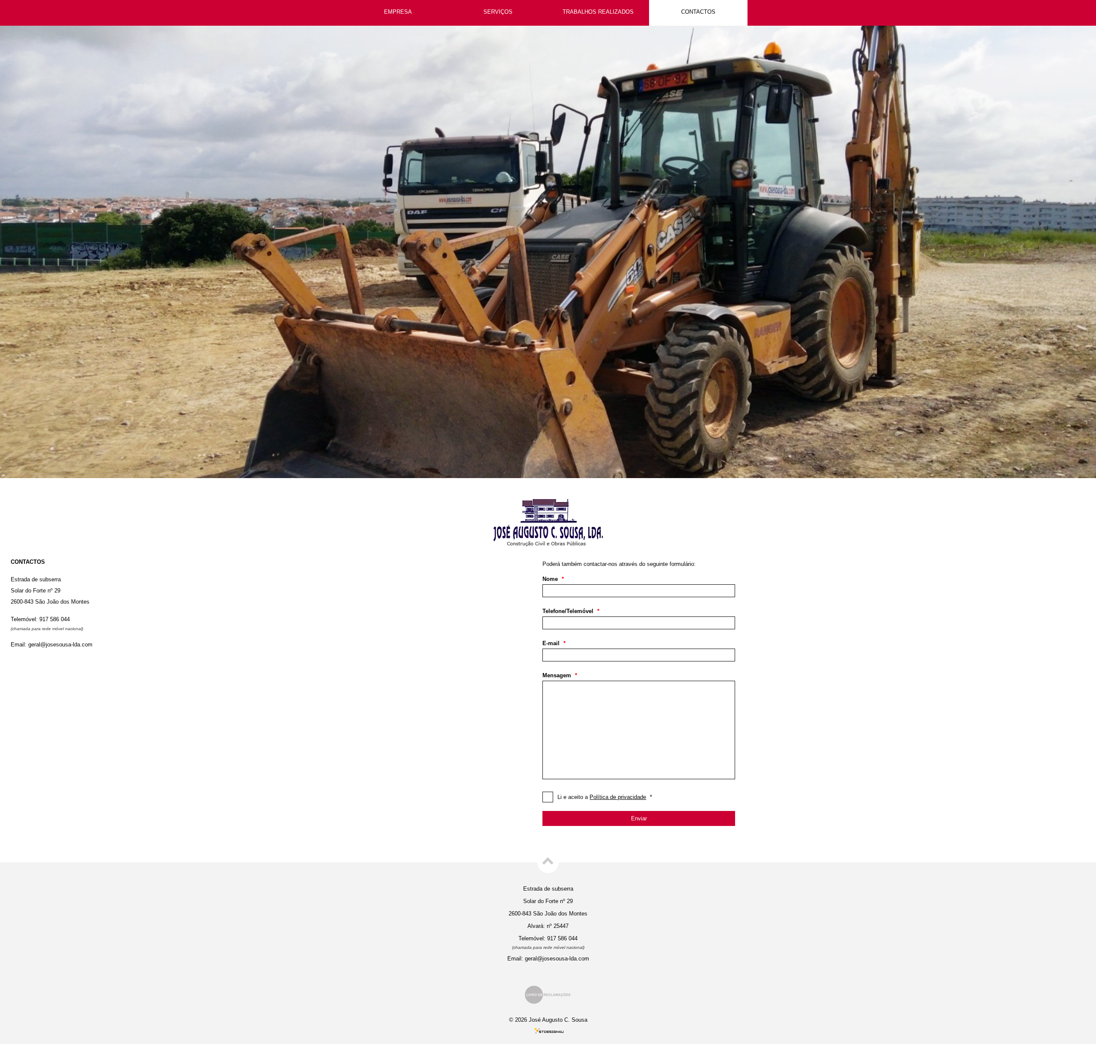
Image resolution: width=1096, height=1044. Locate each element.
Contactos (698, 12)
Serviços (497, 12)
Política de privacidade (618, 797)
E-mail (554, 643)
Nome (553, 579)
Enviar (639, 818)
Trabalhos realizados (598, 12)
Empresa (398, 12)
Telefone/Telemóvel (570, 611)
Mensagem (559, 675)
